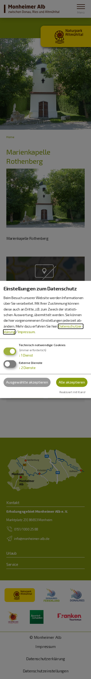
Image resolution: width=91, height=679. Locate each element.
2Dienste (27, 368)
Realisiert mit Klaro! (72, 392)
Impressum (26, 332)
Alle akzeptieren (72, 382)
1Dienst (26, 355)
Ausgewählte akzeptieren (27, 382)
